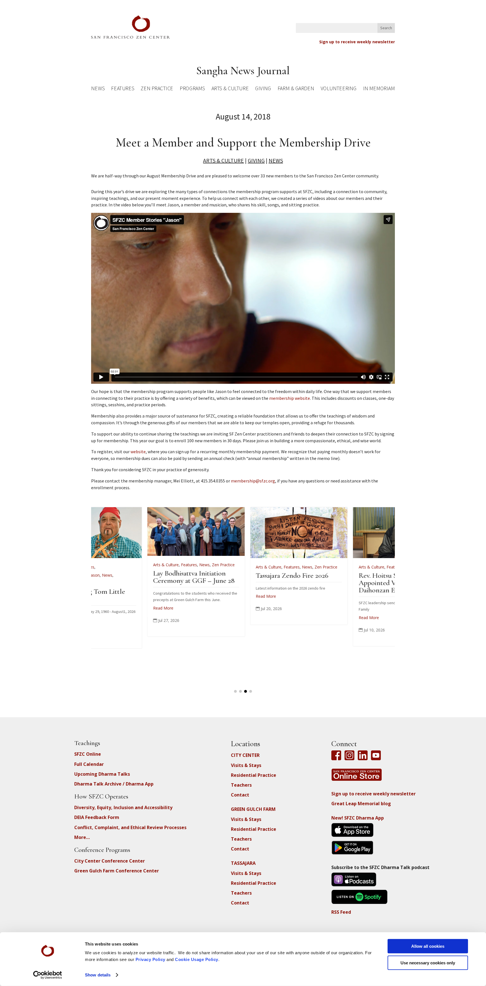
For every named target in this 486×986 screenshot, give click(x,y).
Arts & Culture (230, 89)
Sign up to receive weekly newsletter (357, 41)
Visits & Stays (246, 765)
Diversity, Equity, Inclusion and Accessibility (123, 807)
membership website (289, 398)
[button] (235, 691)
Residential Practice (253, 775)
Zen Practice (157, 89)
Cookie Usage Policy (196, 959)
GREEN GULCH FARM (253, 809)
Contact (240, 795)
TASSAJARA (243, 863)
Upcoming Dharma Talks (102, 774)
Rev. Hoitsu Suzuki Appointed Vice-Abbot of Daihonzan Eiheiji (134, 582)
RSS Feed (341, 912)
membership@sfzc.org (253, 481)
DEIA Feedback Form (96, 817)
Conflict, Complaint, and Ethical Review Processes (130, 827)
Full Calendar (89, 764)
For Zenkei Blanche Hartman (329, 575)
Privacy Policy (150, 959)
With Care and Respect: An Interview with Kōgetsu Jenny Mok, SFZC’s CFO (243, 582)
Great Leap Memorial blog (361, 803)
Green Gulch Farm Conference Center (116, 871)
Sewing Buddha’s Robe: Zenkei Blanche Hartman (339, 595)
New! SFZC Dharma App (357, 818)
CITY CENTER (245, 755)
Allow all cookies (427, 946)
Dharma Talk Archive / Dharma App (114, 784)
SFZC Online (87, 754)
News (98, 89)
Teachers (241, 785)
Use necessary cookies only (427, 962)
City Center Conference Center (109, 861)
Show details (98, 975)
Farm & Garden (296, 89)
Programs (192, 89)
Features (122, 89)
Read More (107, 617)
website (138, 451)
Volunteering (339, 89)
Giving (263, 89)
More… (82, 837)
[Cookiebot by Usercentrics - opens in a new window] (47, 975)
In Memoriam (379, 89)
